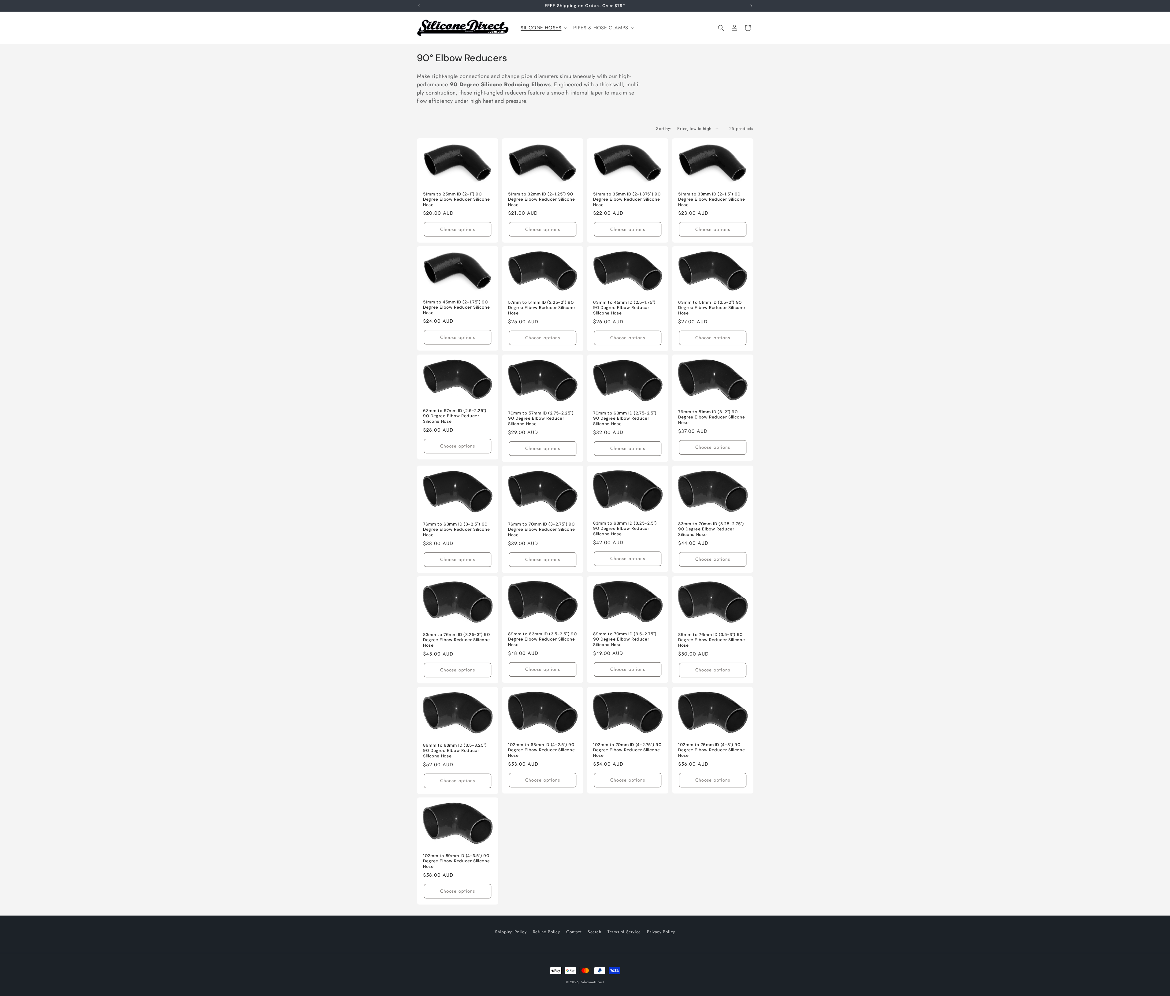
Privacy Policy (661, 932)
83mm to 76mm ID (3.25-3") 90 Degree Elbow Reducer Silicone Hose (456, 640)
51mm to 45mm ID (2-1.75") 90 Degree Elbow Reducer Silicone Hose (456, 307)
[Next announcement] (751, 6)
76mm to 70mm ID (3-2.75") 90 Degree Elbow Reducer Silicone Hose (541, 529)
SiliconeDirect (592, 981)
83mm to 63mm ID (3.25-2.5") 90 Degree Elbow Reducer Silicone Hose (625, 529)
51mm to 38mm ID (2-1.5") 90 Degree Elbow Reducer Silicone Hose (711, 199)
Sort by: (663, 128)
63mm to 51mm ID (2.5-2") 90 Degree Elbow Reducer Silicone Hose (711, 308)
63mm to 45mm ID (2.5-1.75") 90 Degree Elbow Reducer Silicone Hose (624, 308)
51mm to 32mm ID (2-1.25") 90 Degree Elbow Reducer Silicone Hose (541, 199)
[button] (543, 28)
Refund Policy (546, 932)
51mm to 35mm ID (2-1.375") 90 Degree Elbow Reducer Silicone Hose (626, 199)
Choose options (457, 229)
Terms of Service (624, 932)
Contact (573, 932)
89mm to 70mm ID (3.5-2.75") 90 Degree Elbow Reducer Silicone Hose (624, 639)
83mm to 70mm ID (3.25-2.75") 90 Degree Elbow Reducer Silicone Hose (711, 529)
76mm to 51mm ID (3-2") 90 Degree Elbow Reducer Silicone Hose (711, 417)
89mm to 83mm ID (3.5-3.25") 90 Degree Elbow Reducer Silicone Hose (455, 751)
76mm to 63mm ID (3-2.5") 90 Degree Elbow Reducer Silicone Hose (456, 529)
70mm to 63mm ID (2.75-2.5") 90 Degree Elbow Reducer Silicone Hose (624, 418)
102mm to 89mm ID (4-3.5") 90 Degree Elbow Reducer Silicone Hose (456, 861)
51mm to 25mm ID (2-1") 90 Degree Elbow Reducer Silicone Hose (456, 199)
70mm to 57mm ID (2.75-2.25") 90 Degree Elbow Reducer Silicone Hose (541, 418)
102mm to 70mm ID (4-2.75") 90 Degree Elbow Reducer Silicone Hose (627, 750)
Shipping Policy (510, 932)
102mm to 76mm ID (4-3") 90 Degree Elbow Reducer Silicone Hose (711, 750)
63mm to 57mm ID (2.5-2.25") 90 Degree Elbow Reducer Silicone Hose (454, 416)
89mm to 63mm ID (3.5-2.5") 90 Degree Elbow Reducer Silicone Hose (542, 639)
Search (594, 932)
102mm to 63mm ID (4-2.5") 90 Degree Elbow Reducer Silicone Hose (541, 750)
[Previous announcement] (419, 6)
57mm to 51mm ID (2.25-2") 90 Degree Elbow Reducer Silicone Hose (541, 308)
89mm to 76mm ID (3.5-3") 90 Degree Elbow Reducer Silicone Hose (711, 640)
